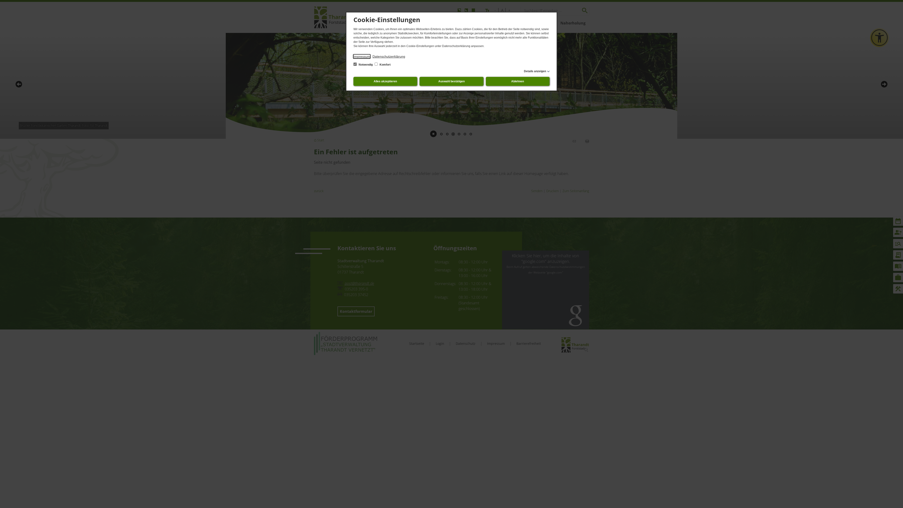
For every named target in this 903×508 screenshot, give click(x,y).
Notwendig (365, 64)
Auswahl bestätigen (451, 81)
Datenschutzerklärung (388, 56)
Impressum (361, 56)
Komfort (385, 64)
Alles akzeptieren (385, 81)
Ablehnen (517, 81)
